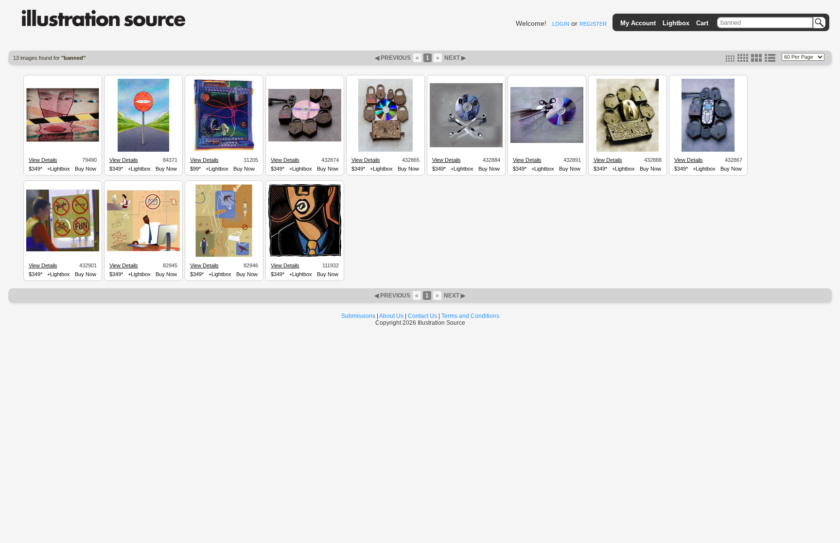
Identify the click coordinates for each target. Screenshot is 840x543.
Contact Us (422, 316)
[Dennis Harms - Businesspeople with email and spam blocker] (143, 249)
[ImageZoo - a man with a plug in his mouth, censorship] (304, 255)
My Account (638, 23)
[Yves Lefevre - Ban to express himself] (143, 150)
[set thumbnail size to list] (770, 59)
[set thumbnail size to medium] (742, 59)
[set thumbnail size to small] (730, 59)
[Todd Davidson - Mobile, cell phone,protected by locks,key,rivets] (708, 150)
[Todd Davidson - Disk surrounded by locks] (304, 140)
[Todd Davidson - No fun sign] (62, 249)
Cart (702, 23)
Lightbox (676, 23)
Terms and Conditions (470, 316)
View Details (43, 160)
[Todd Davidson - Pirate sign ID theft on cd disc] (466, 145)
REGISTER (593, 24)
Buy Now (85, 169)
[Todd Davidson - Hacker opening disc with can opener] (546, 141)
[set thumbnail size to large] (756, 59)
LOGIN (560, 24)
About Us (391, 316)
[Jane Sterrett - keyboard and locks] (224, 150)
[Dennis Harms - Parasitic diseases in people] (223, 255)
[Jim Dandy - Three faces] (62, 140)
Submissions (358, 316)
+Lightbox (58, 169)
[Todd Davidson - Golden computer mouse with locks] (627, 150)
